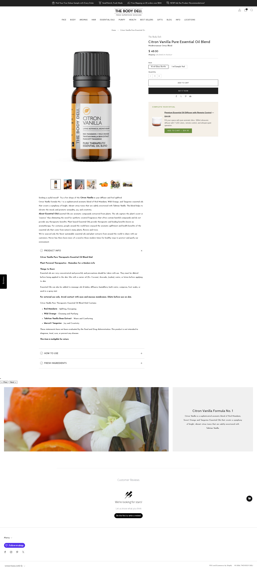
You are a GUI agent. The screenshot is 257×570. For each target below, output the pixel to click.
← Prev (4, 382)
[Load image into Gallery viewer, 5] (104, 184)
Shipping (151, 55)
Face (64, 20)
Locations (189, 20)
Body (73, 20)
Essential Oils (107, 20)
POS (211, 565)
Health (132, 20)
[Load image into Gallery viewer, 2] (68, 184)
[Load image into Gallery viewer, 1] (56, 184)
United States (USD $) (13, 566)
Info (178, 20)
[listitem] (73, 3)
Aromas (84, 20)
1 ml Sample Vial (178, 67)
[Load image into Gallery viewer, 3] (80, 184)
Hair (94, 20)
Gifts (160, 20)
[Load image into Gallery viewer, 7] (128, 184)
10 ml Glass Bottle (158, 67)
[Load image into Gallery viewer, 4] (92, 184)
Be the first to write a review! (128, 515)
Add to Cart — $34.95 (178, 131)
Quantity (152, 72)
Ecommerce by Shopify (224, 565)
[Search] (251, 10)
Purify (122, 20)
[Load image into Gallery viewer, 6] (116, 184)
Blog (169, 20)
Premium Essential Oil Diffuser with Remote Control (188, 112)
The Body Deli (154, 37)
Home (114, 30)
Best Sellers (146, 20)
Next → (13, 382)
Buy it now (183, 91)
